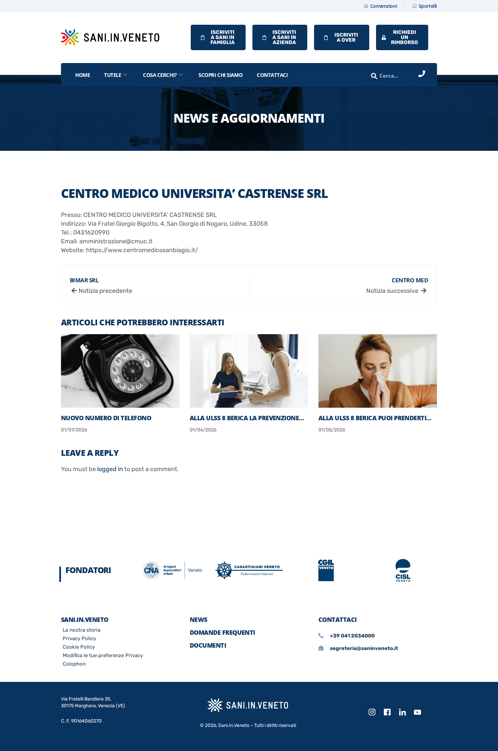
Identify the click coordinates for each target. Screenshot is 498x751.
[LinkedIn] (402, 712)
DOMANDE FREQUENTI (222, 632)
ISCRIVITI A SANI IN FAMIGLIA (222, 37)
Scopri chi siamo (221, 75)
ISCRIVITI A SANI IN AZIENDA (284, 37)
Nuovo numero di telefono (106, 418)
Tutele (112, 75)
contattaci (272, 75)
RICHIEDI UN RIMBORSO (404, 37)
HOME (82, 75)
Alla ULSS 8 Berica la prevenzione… (247, 418)
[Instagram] (372, 712)
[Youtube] (418, 713)
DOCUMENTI (208, 645)
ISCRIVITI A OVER (346, 37)
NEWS (198, 619)
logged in (110, 469)
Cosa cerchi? (160, 75)
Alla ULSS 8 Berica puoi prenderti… (375, 418)
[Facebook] (387, 712)
